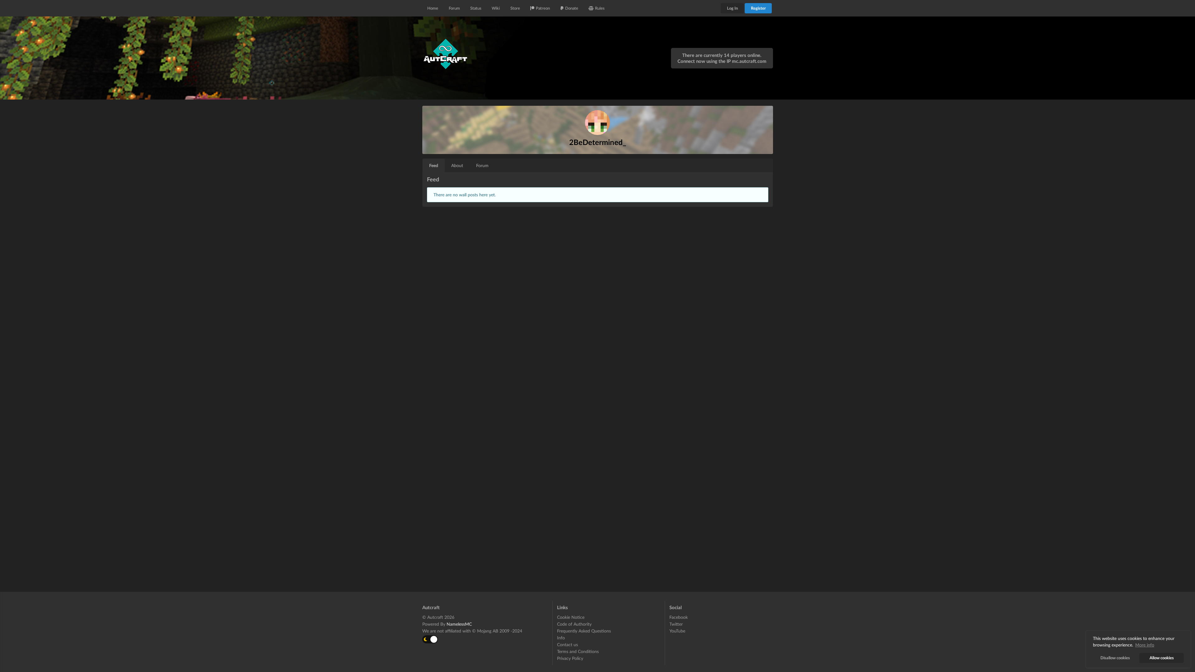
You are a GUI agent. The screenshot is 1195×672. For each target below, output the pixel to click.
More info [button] (1144, 644)
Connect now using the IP (721, 61)
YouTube (677, 630)
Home (432, 8)
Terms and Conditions (578, 651)
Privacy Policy (570, 658)
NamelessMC (459, 624)
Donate (571, 8)
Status (475, 8)
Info (561, 637)
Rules (600, 8)
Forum (454, 8)
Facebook (678, 617)
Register (758, 8)
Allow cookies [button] (1162, 658)
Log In (732, 8)
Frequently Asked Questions (584, 630)
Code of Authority (574, 624)
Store (515, 8)
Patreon (543, 8)
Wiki (496, 8)
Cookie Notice (570, 617)
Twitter (676, 624)
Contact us (567, 644)
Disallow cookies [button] (1115, 658)
